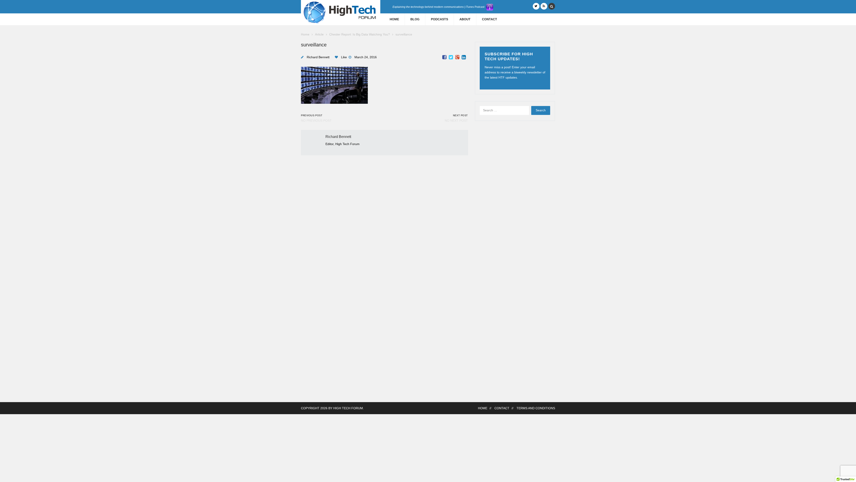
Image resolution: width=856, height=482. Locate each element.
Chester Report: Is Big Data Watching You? (359, 34)
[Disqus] (384, 211)
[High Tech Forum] (340, 12)
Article (319, 34)
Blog (415, 19)
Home (394, 19)
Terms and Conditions (535, 408)
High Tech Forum (348, 408)
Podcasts (439, 19)
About (465, 19)
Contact (489, 19)
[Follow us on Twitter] (536, 6)
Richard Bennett (318, 57)
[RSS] (544, 6)
